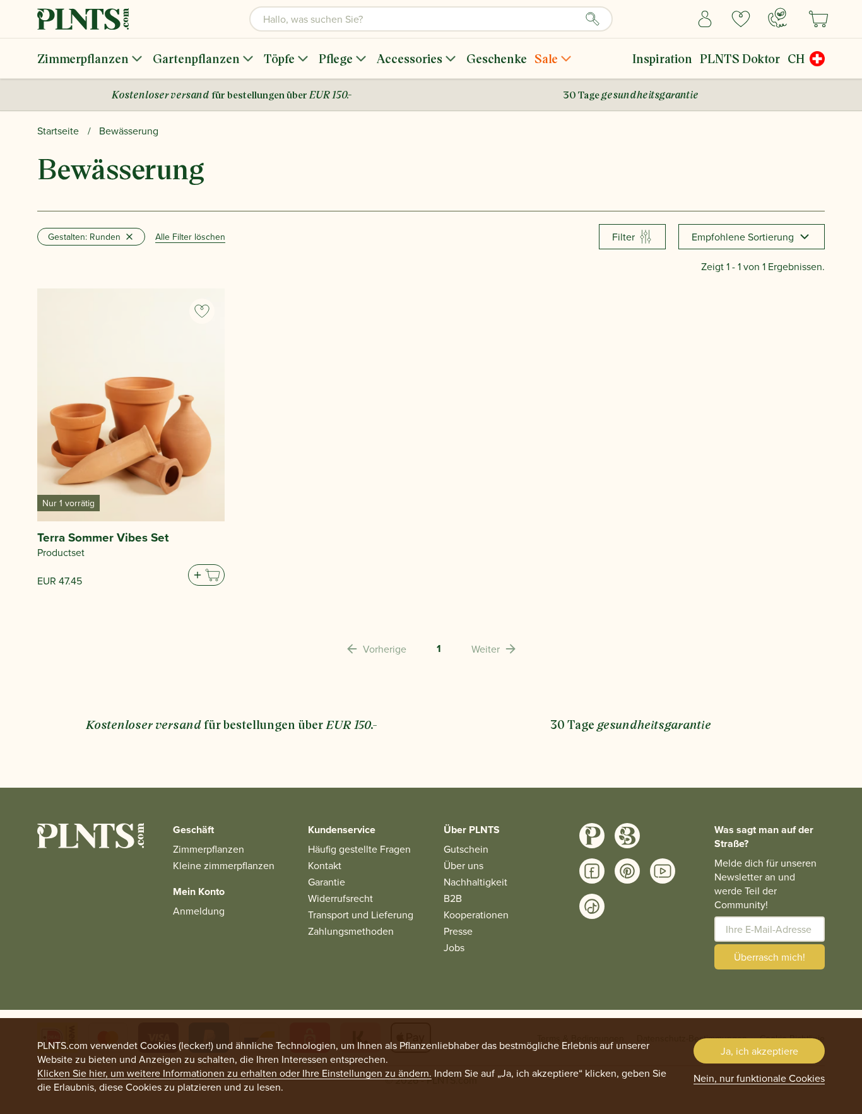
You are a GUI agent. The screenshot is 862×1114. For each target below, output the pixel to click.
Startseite (58, 131)
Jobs (454, 947)
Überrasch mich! (769, 957)
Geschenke (496, 58)
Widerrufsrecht (340, 898)
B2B (453, 898)
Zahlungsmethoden (351, 931)
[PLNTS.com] (83, 19)
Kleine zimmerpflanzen (224, 865)
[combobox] (431, 19)
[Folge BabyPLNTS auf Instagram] (627, 835)
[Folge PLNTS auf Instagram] (592, 835)
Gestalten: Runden (84, 236)
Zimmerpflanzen (83, 58)
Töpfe (279, 58)
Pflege (336, 58)
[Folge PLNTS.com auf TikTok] (592, 906)
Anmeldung (199, 911)
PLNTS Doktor (740, 58)
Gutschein (466, 849)
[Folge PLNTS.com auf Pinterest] (627, 871)
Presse (458, 931)
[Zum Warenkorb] (206, 575)
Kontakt (324, 865)
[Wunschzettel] (741, 19)
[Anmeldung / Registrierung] (705, 19)
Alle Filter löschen (190, 236)
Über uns (463, 865)
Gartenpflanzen (196, 58)
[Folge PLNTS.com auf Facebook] (592, 871)
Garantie (326, 882)
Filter (623, 237)
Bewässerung (128, 131)
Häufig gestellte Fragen (359, 849)
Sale (546, 58)
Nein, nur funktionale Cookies (759, 1078)
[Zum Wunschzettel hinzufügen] (202, 311)
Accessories (409, 58)
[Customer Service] (777, 18)
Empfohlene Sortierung (743, 237)
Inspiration (662, 58)
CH (796, 58)
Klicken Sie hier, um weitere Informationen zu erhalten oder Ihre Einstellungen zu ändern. (234, 1073)
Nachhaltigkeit (475, 882)
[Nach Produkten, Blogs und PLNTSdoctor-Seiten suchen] (592, 19)
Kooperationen (476, 914)
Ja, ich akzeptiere (759, 1051)
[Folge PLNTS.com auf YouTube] (662, 871)
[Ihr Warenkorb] (818, 19)
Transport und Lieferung (360, 914)
